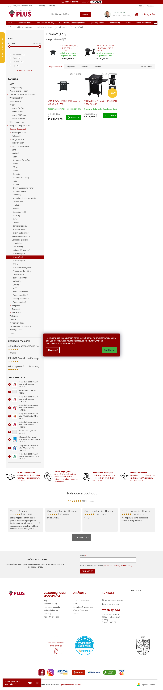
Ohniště (16, 285)
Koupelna (16, 306)
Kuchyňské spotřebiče (21, 236)
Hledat (85, 14)
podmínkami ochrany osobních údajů (118, 565)
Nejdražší (84, 66)
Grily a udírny (18, 247)
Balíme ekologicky (51, 610)
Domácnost (16, 312)
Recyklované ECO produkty (20, 326)
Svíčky (12, 105)
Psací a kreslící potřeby (19, 91)
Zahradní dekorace (20, 292)
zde (73, 343)
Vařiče (15, 288)
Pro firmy (42, 6)
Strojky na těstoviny (20, 233)
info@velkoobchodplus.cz (114, 600)
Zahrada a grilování (20, 240)
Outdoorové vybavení (20, 146)
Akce (16, 58)
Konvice (16, 184)
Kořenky (16, 219)
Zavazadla (16, 309)
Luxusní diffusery (19, 115)
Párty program (18, 143)
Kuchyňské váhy (19, 191)
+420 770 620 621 (119, 13)
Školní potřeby (15, 101)
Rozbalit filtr (23, 70)
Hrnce (15, 164)
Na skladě (18, 54)
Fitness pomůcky (19, 132)
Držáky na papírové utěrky (23, 188)
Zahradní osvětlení (20, 295)
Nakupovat (96, 2)
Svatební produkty (17, 323)
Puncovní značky (50, 604)
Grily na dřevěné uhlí (21, 250)
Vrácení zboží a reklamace (83, 607)
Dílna (14, 150)
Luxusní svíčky (18, 108)
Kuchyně (15, 153)
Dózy (15, 157)
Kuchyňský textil (19, 212)
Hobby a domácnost (18, 129)
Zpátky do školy (16, 88)
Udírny (16, 264)
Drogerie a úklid (18, 139)
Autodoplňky (17, 136)
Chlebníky (16, 205)
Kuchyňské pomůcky (21, 177)
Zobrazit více (81, 537)
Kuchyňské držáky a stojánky (24, 198)
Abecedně (97, 66)
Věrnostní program (51, 617)
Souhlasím (109, 350)
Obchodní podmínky (81, 600)
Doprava (76, 614)
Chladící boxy (18, 243)
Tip (15, 65)
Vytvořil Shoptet (148, 685)
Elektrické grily (19, 254)
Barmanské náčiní (20, 226)
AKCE (12, 84)
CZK (140, 6)
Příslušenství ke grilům (22, 267)
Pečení (15, 171)
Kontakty (47, 614)
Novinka (17, 62)
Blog (45, 600)
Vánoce (13, 319)
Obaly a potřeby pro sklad (20, 126)
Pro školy (51, 6)
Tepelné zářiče (18, 274)
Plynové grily (18, 257)
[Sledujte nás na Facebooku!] (41, 672)
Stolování (16, 174)
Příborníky (17, 195)
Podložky (16, 216)
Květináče (17, 281)
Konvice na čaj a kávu (21, 160)
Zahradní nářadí (19, 302)
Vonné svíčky (17, 112)
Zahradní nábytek (20, 278)
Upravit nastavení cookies (70, 685)
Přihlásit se (87, 571)
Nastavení (52, 350)
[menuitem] (10, 23)
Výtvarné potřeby (16, 98)
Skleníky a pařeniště (20, 299)
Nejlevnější (71, 66)
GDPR (75, 604)
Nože (15, 181)
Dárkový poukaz (16, 330)
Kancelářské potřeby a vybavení (22, 94)
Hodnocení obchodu (82, 493)
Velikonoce (14, 316)
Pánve (15, 167)
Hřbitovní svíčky (18, 119)
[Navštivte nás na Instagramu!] (50, 672)
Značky (12, 333)
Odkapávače (18, 202)
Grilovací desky (19, 229)
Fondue (16, 209)
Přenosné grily (19, 260)
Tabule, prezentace (17, 122)
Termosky (16, 223)
